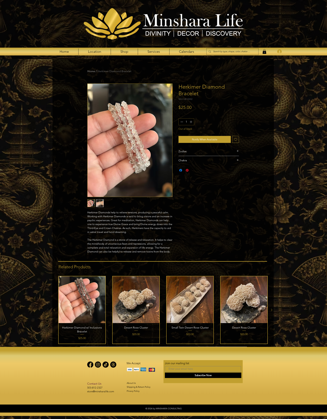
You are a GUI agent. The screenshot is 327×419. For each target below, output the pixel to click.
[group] (163, 310)
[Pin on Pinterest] (187, 170)
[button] (264, 51)
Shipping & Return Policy (138, 387)
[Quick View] (82, 299)
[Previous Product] (54, 310)
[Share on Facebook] (181, 170)
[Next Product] (272, 310)
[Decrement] (181, 122)
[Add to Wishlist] (235, 139)
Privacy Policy (133, 391)
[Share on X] (194, 170)
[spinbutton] (186, 122)
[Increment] (191, 122)
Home (91, 71)
